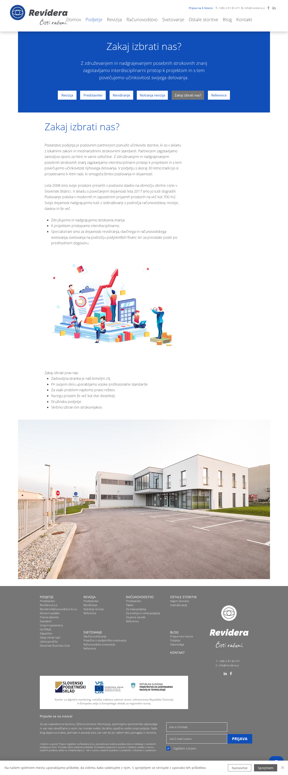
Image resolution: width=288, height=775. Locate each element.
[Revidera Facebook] (268, 8)
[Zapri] (282, 767)
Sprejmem (265, 768)
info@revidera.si (254, 8)
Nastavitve (240, 768)
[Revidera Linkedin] (225, 673)
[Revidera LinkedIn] (274, 8)
